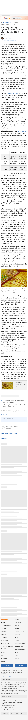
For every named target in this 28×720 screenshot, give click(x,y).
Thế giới (17, 628)
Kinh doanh (6, 22)
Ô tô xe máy (4, 637)
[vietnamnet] (7, 19)
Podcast (17, 658)
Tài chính (15, 22)
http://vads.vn (9, 707)
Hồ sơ (16, 652)
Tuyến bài (7, 665)
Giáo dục (3, 628)
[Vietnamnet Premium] (5, 620)
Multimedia (4, 658)
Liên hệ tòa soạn (6, 679)
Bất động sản (4, 640)
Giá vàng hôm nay (20, 410)
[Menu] (2, 18)
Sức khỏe (3, 634)
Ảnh (2, 655)
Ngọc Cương (7, 38)
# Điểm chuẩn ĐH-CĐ (16, 18)
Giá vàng (11, 410)
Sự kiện (21, 665)
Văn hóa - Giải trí (19, 631)
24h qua (3, 661)
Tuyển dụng (23, 713)
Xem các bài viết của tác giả (10, 40)
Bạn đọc (17, 640)
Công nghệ (17, 634)
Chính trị (17, 619)
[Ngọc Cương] (2, 38)
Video (16, 655)
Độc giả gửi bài (14, 713)
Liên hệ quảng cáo (6, 696)
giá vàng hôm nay (12, 93)
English (3, 652)
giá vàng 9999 (22, 131)
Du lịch (16, 637)
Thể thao (17, 625)
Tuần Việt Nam (5, 643)
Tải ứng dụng (5, 713)
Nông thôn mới (19, 646)
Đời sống (3, 631)
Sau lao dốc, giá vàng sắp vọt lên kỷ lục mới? (20, 384)
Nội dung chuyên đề (20, 649)
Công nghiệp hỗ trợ (20, 643)
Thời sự (3, 622)
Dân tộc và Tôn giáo (6, 625)
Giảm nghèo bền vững (7, 646)
